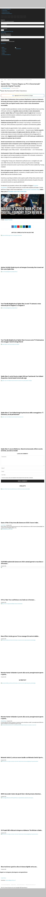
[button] (2, 44)
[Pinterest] (12, 16)
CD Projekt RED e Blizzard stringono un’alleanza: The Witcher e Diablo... (22, 830)
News (3, 47)
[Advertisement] (23, 69)
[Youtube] (24, 16)
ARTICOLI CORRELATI (17, 232)
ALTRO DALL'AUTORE (28, 232)
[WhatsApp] (21, 226)
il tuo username (4, 24)
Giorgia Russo (3, 721)
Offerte (3, 50)
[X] (21, 16)
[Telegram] (15, 16)
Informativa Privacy (6, 12)
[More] (32, 226)
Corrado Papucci (6, 88)
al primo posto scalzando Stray (31, 189)
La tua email (3, 38)
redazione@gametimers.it (10, 880)
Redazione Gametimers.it (7, 13)
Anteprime (4, 51)
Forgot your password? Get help (7, 31)
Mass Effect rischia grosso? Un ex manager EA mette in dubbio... (20, 636)
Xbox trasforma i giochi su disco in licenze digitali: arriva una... (19, 866)
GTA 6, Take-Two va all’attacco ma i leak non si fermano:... (18, 600)
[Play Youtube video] (22, 206)
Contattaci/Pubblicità (6, 9)
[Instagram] (5, 16)
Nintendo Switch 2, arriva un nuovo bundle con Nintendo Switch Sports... (22, 757)
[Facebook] (2, 16)
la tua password (4, 28)
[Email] (27, 226)
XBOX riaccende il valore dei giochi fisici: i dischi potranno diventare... (21, 794)
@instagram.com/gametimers (19, 872)
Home (2, 79)
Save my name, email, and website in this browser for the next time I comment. (17, 477)
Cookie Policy (4, 10)
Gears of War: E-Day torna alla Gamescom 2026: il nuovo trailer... (20, 522)
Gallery (3, 53)
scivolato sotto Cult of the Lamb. (17, 191)
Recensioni (4, 48)
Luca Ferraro (3, 525)
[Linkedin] (9, 16)
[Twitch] (18, 16)
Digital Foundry (8, 219)
